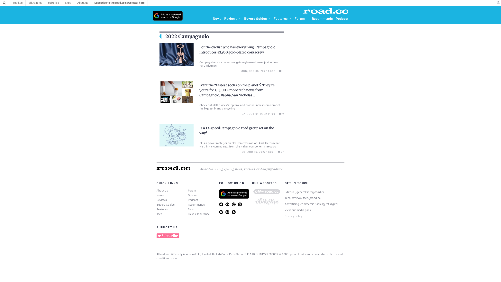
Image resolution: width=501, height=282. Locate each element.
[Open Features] (290, 18)
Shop (191, 209)
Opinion (193, 195)
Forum (192, 190)
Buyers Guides (166, 204)
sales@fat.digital (327, 204)
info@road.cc (315, 192)
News (160, 195)
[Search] (4, 3)
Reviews (162, 200)
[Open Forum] (307, 18)
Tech (159, 214)
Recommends (196, 204)
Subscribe (169, 236)
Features (162, 209)
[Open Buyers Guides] (269, 18)
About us (162, 190)
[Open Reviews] (239, 18)
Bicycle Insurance (199, 214)
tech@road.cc (312, 198)
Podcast (193, 200)
